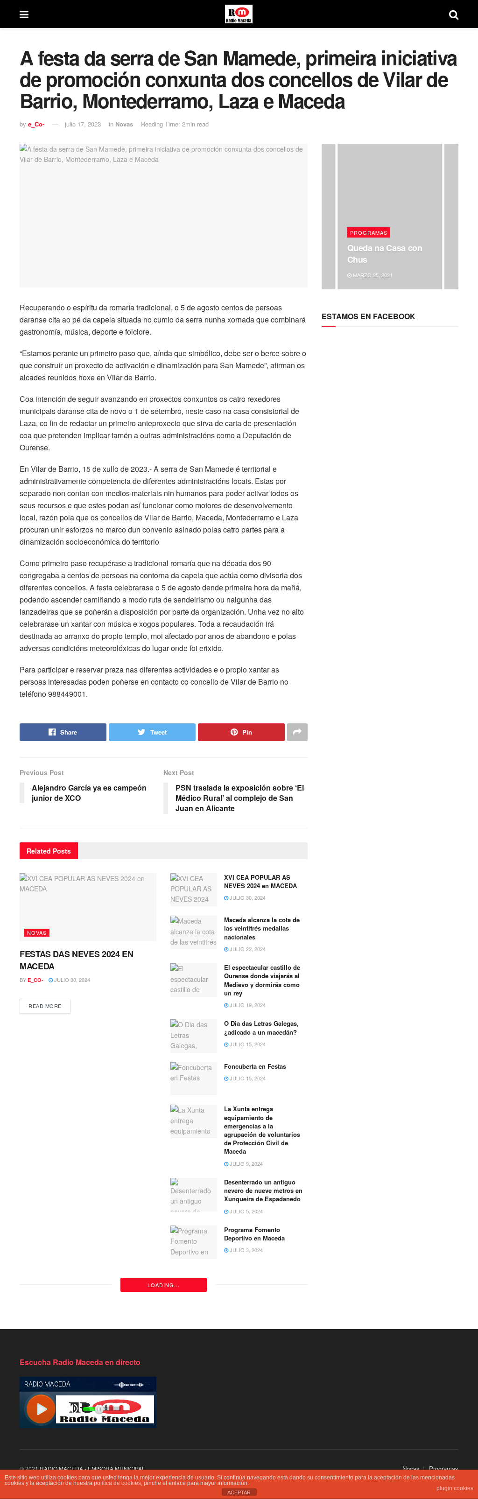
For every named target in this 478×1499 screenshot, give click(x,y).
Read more (45, 1005)
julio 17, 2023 (83, 123)
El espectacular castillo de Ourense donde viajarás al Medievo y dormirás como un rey (262, 980)
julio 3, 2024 (245, 1250)
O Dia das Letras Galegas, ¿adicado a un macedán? (261, 1027)
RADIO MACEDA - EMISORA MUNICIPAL (92, 1468)
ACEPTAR (239, 1492)
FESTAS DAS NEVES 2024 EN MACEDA (76, 960)
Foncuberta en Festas (255, 1066)
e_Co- (36, 123)
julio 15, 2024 (247, 1044)
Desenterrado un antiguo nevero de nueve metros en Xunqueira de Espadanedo (263, 1190)
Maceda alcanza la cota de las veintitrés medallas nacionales (262, 928)
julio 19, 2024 (247, 1005)
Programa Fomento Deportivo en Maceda (254, 1233)
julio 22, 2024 (247, 949)
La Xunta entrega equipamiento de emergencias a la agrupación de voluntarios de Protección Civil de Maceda (262, 1130)
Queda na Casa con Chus (384, 253)
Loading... (164, 1285)
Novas (124, 123)
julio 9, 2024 (245, 1163)
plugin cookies (454, 1488)
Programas (368, 232)
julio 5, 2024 (245, 1211)
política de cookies (117, 1483)
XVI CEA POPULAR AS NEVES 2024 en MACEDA (260, 881)
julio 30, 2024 (71, 979)
